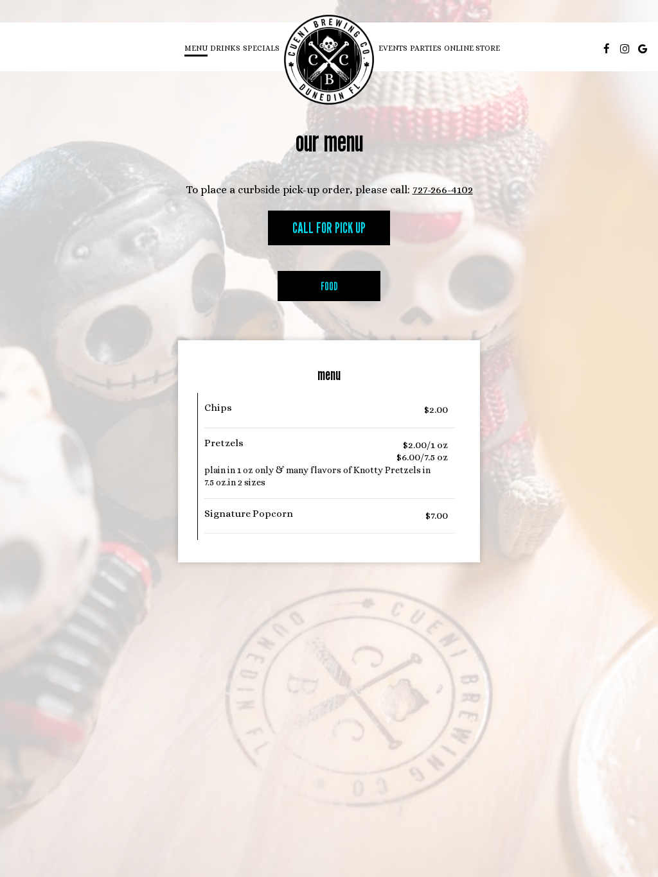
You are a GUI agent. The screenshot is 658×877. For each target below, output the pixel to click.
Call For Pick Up (329, 227)
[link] (329, 60)
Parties (425, 48)
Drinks (225, 48)
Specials (261, 48)
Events (392, 48)
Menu (196, 48)
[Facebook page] (607, 48)
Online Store (472, 48)
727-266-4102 (443, 190)
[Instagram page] (625, 48)
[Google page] (643, 48)
